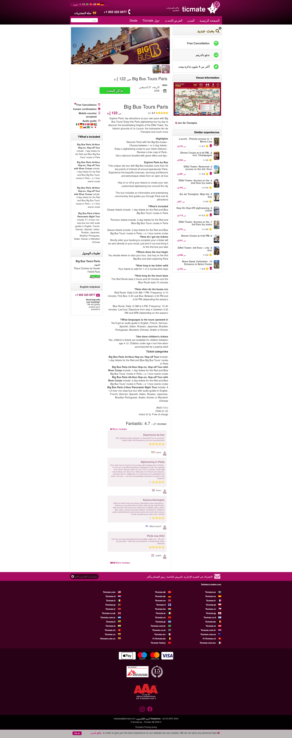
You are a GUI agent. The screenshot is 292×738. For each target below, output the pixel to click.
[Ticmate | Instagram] (142, 709)
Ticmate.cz (210, 608)
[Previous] (147, 45)
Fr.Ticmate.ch (209, 638)
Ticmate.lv (110, 608)
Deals (133, 20)
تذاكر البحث (114, 90)
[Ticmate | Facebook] (149, 709)
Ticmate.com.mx (208, 642)
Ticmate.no (160, 600)
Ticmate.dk (160, 592)
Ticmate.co (110, 634)
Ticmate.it (110, 600)
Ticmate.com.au (208, 634)
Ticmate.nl (110, 596)
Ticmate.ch (110, 630)
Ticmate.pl (211, 604)
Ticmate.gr (160, 621)
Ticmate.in (110, 625)
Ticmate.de (160, 596)
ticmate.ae (137, 721)
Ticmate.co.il (210, 617)
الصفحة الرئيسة (210, 20)
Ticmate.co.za (159, 630)
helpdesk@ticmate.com (124, 718)
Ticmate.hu (160, 608)
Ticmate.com (109, 592)
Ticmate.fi (161, 604)
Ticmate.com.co (107, 638)
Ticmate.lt (110, 621)
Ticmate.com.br (158, 625)
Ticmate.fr (211, 600)
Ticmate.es (210, 596)
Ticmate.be (210, 621)
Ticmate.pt (110, 604)
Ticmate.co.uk (108, 613)
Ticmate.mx (160, 634)
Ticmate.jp (211, 613)
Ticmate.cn (160, 617)
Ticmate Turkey (158, 642)
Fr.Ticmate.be (159, 638)
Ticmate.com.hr (208, 630)
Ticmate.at (211, 625)
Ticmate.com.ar (107, 617)
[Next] (93, 45)
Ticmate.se (210, 592)
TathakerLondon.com (211, 584)
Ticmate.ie (161, 613)
